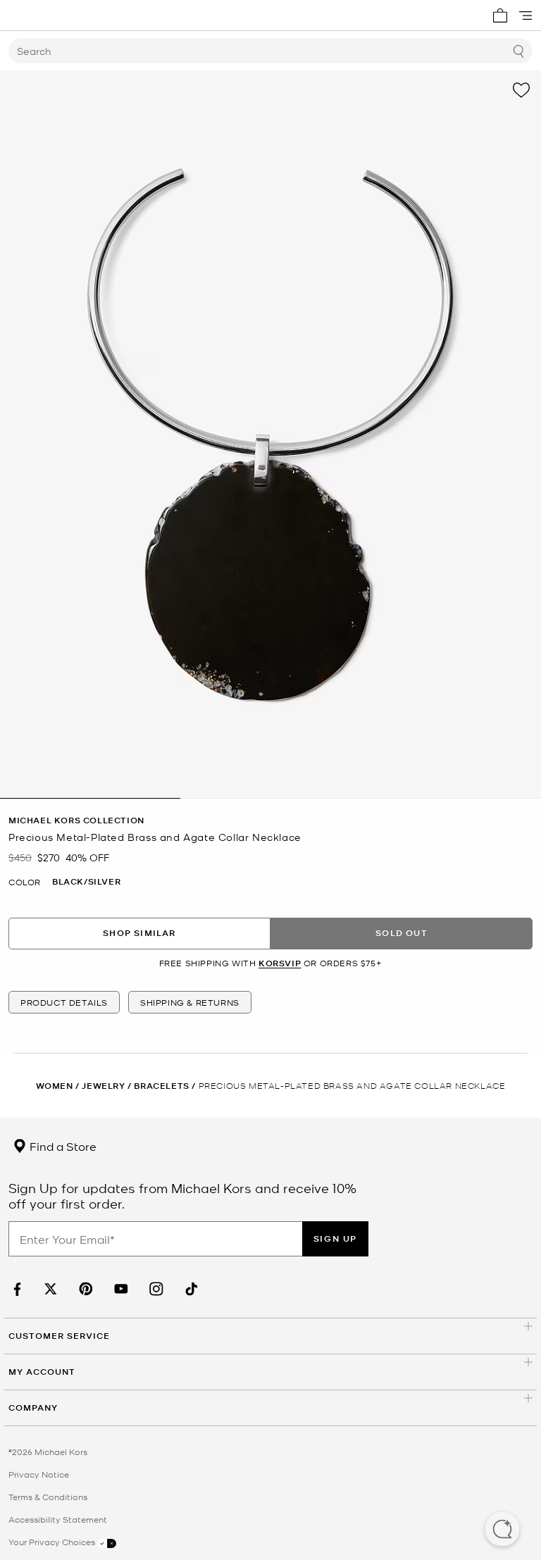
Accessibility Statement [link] (57, 1519)
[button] (502, 1530)
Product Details (64, 1002)
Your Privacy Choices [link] (52, 1541)
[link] (15, 1289)
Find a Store (62, 1146)
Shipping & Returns (190, 1002)
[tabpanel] (270, 434)
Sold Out (401, 933)
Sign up (335, 1238)
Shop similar (139, 933)
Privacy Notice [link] (38, 1474)
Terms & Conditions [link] (47, 1496)
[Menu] (525, 15)
